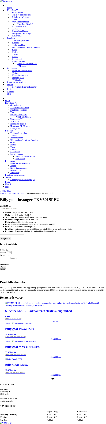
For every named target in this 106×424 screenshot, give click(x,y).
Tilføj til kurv (5, 239)
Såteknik (13, 135)
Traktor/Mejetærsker (18, 133)
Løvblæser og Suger (16, 193)
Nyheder (8, 184)
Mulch (13, 145)
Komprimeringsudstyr (19, 168)
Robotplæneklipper (18, 124)
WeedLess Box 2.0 (23, 117)
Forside (3, 193)
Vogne (13, 147)
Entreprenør (10, 161)
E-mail (3, 255)
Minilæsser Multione (20, 17)
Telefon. (3, 252)
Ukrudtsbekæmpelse (18, 114)
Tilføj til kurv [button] (55, 339)
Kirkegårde (15, 128)
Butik (7, 182)
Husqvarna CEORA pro (20, 126)
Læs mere (56, 321)
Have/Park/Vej (11, 103)
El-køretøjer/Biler (17, 119)
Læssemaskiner (16, 154)
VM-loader (21, 66)
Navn (2, 250)
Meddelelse (5, 264)
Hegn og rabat (16, 170)
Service (10, 84)
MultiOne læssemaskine (22, 70)
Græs (12, 142)
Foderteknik (15, 152)
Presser (13, 149)
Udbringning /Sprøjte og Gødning (26, 47)
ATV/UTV (14, 121)
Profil (7, 100)
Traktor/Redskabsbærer (19, 107)
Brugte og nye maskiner (17, 82)
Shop (9, 94)
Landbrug (9, 131)
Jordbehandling (16, 138)
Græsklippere (15, 105)
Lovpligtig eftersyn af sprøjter (24, 87)
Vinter (12, 112)
